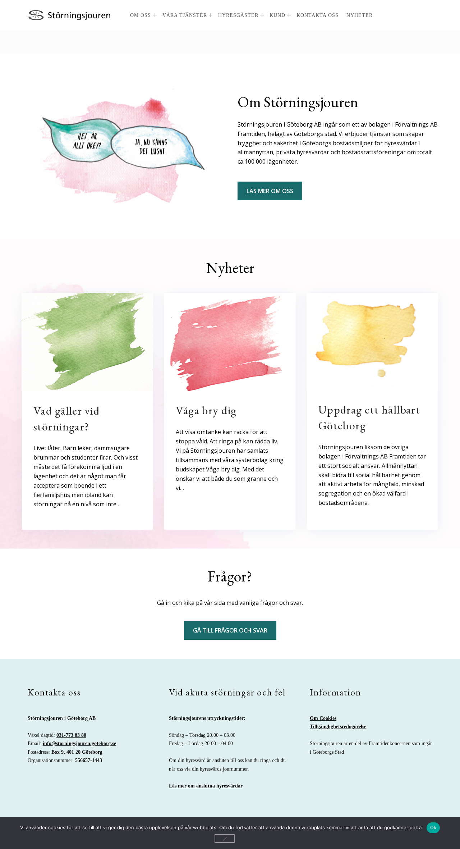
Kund (277, 15)
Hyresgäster (238, 15)
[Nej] (225, 838)
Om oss (140, 15)
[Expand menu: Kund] (289, 15)
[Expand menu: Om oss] (155, 15)
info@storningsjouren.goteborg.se (79, 743)
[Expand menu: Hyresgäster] (262, 15)
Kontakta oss (317, 15)
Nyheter (359, 15)
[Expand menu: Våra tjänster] (210, 15)
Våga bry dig (206, 410)
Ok (433, 827)
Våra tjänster (184, 15)
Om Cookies (323, 718)
